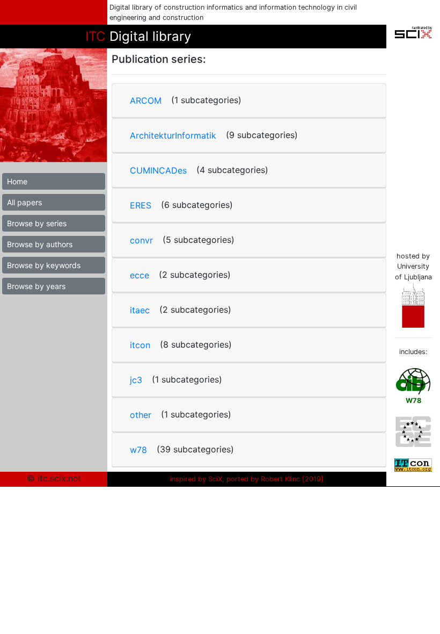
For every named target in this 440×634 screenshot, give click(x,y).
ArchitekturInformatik (173, 135)
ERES (140, 205)
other (140, 414)
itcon (140, 345)
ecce (139, 275)
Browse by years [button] (36, 286)
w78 (138, 449)
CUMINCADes (158, 170)
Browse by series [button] (37, 223)
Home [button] (17, 181)
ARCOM (146, 100)
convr (141, 240)
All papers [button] (24, 202)
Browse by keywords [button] (43, 265)
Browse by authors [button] (39, 244)
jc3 (136, 379)
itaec (140, 310)
